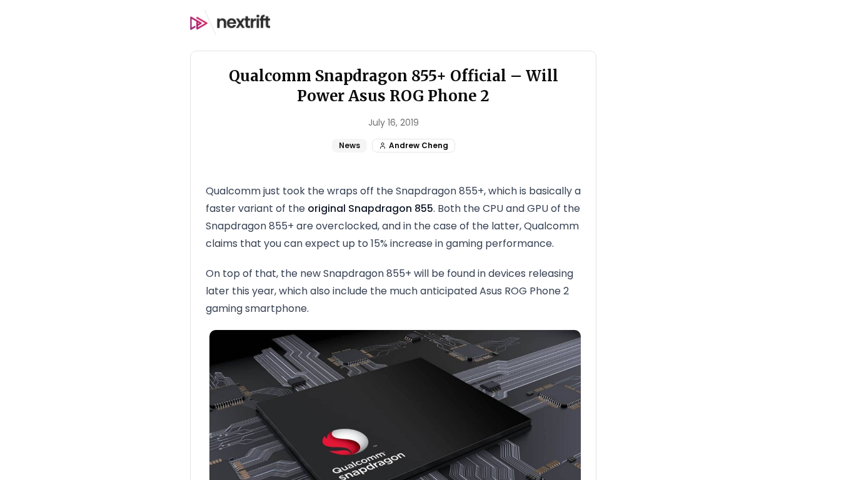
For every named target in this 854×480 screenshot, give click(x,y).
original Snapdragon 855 (370, 208)
